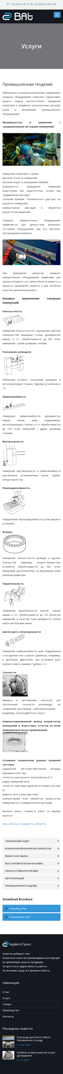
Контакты (8, 1016)
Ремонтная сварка (16, 856)
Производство (11, 1010)
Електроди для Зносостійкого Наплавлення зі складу (34, 1039)
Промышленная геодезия (21, 885)
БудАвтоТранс (20, 944)
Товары (7, 1004)
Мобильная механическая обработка (28, 848)
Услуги (6, 998)
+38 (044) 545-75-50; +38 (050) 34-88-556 (33, 4)
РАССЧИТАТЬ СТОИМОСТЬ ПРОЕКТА (24, 824)
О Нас (6, 992)
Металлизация (14, 878)
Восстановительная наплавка (24, 863)
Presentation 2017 (19, 917)
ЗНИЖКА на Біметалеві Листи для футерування (36, 1054)
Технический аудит (17, 841)
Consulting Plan (17, 908)
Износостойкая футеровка (21, 870)
